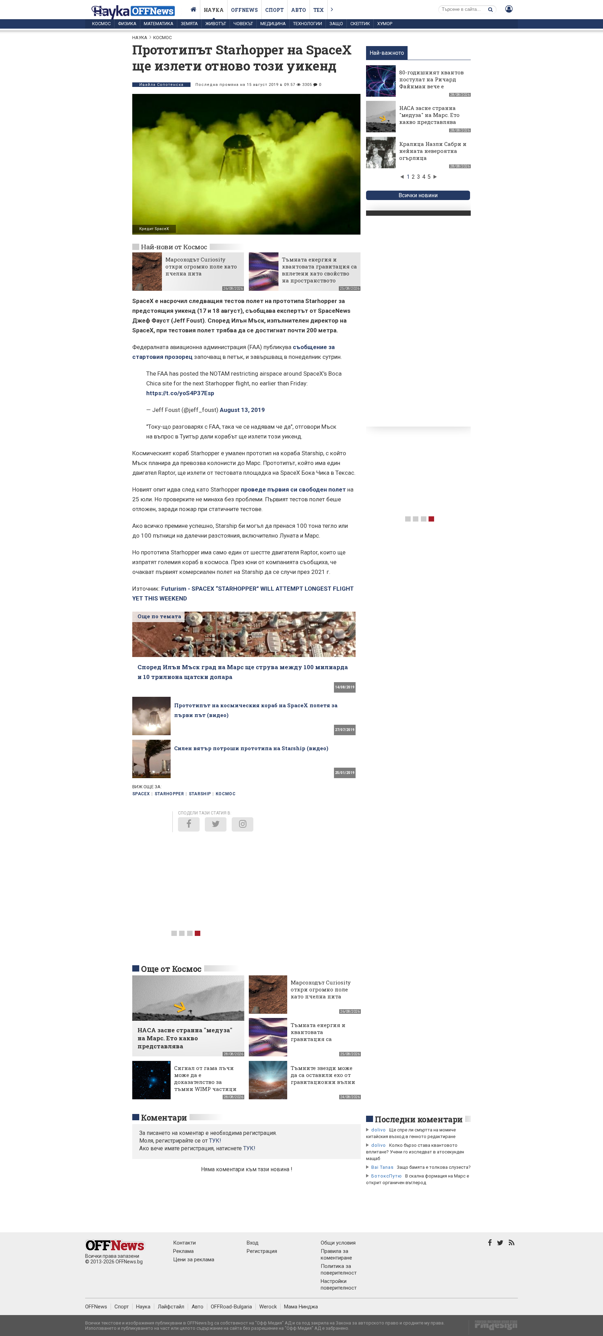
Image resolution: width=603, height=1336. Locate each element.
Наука (214, 10)
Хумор (384, 23)
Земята (189, 23)
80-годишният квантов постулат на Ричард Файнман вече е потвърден (431, 83)
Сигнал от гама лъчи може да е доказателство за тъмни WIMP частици (205, 1078)
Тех (318, 10)
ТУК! (249, 1148)
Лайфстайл (171, 1307)
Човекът (243, 23)
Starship (200, 793)
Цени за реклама (193, 1259)
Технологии (307, 23)
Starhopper (169, 793)
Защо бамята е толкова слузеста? (434, 1167)
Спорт (274, 10)
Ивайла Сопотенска (161, 84)
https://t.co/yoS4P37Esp (180, 393)
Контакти (184, 1243)
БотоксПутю (386, 1176)
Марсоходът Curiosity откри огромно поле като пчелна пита (201, 266)
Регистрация (262, 1251)
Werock (268, 1307)
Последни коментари (419, 1119)
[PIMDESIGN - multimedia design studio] (493, 1327)
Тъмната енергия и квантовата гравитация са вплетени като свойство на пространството (319, 270)
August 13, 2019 (242, 409)
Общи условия (338, 1243)
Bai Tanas (382, 1167)
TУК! (215, 1140)
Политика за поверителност (339, 1269)
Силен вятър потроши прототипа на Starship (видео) (251, 748)
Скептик (360, 23)
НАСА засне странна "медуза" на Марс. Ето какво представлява (429, 114)
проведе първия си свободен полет (293, 489)
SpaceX (141, 793)
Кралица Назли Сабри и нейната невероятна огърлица (433, 150)
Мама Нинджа (301, 1307)
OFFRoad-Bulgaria (231, 1307)
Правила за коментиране (336, 1254)
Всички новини (418, 195)
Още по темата (159, 616)
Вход (253, 1243)
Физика (127, 23)
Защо (336, 23)
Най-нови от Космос (174, 246)
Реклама (183, 1251)
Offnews (244, 10)
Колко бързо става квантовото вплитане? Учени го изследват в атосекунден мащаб (415, 1152)
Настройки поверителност (339, 1284)
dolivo (378, 1129)
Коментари (164, 1117)
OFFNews (96, 1307)
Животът (215, 23)
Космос (101, 23)
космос (226, 793)
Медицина (273, 23)
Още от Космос (171, 969)
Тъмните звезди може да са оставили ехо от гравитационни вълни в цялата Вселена (323, 1078)
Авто (298, 10)
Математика (158, 23)
